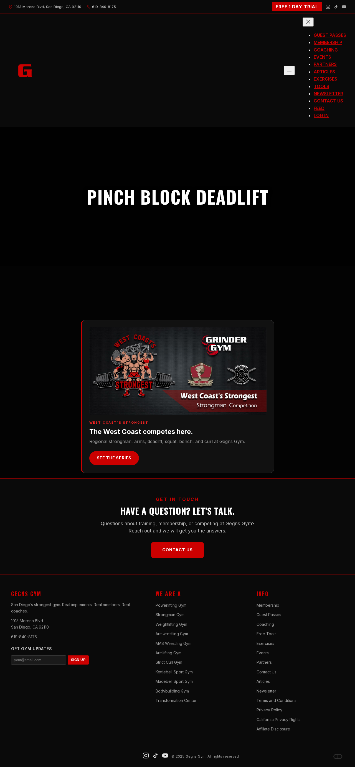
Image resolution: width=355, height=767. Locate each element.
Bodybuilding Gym (172, 691)
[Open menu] (289, 70)
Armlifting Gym (168, 652)
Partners (264, 662)
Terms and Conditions (276, 700)
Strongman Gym (170, 614)
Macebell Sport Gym (174, 681)
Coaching (265, 624)
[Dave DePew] (338, 756)
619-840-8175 (24, 636)
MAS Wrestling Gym (173, 643)
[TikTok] (336, 7)
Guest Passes (269, 614)
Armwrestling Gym (172, 633)
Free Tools (267, 633)
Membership (268, 605)
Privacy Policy (269, 709)
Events (263, 652)
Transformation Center (176, 700)
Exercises (265, 643)
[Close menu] (308, 22)
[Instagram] (328, 7)
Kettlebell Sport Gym (174, 672)
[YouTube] (344, 7)
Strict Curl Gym (169, 662)
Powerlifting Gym (171, 605)
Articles (263, 681)
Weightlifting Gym (171, 624)
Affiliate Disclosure (273, 729)
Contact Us (177, 549)
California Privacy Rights (279, 719)
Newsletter (266, 691)
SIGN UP (78, 660)
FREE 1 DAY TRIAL (297, 6)
